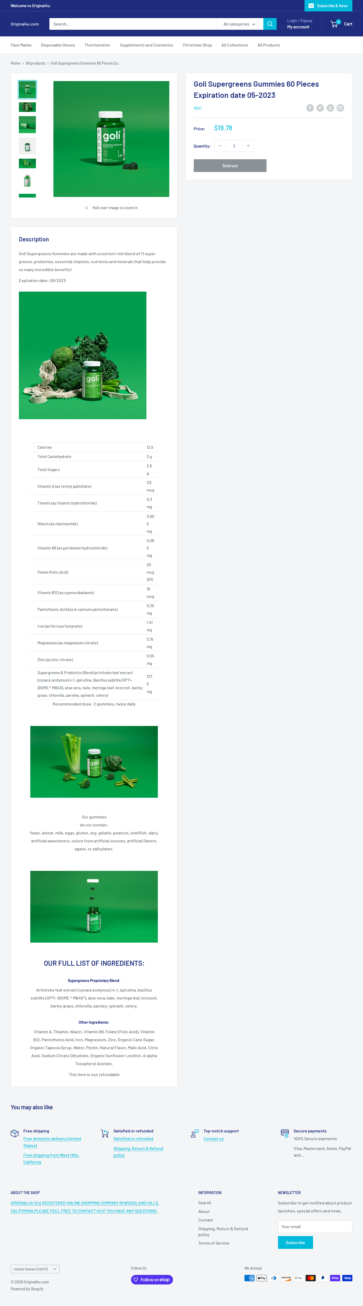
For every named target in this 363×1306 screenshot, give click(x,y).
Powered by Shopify (27, 1289)
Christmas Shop (197, 44)
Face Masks (21, 44)
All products (35, 63)
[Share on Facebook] (310, 107)
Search (204, 1202)
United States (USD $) (31, 1269)
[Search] (270, 24)
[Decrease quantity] (220, 145)
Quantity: (202, 145)
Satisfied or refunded (133, 1138)
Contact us (214, 1138)
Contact (205, 1219)
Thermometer (98, 44)
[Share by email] (340, 107)
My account (298, 26)
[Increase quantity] (248, 145)
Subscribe (295, 1242)
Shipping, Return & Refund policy (223, 1231)
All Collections (234, 44)
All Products (269, 44)
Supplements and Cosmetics (146, 44)
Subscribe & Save (332, 5)
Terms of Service (214, 1242)
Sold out (230, 165)
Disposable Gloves (58, 44)
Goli (198, 108)
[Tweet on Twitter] (330, 107)
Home (15, 63)
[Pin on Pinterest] (320, 107)
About (204, 1211)
